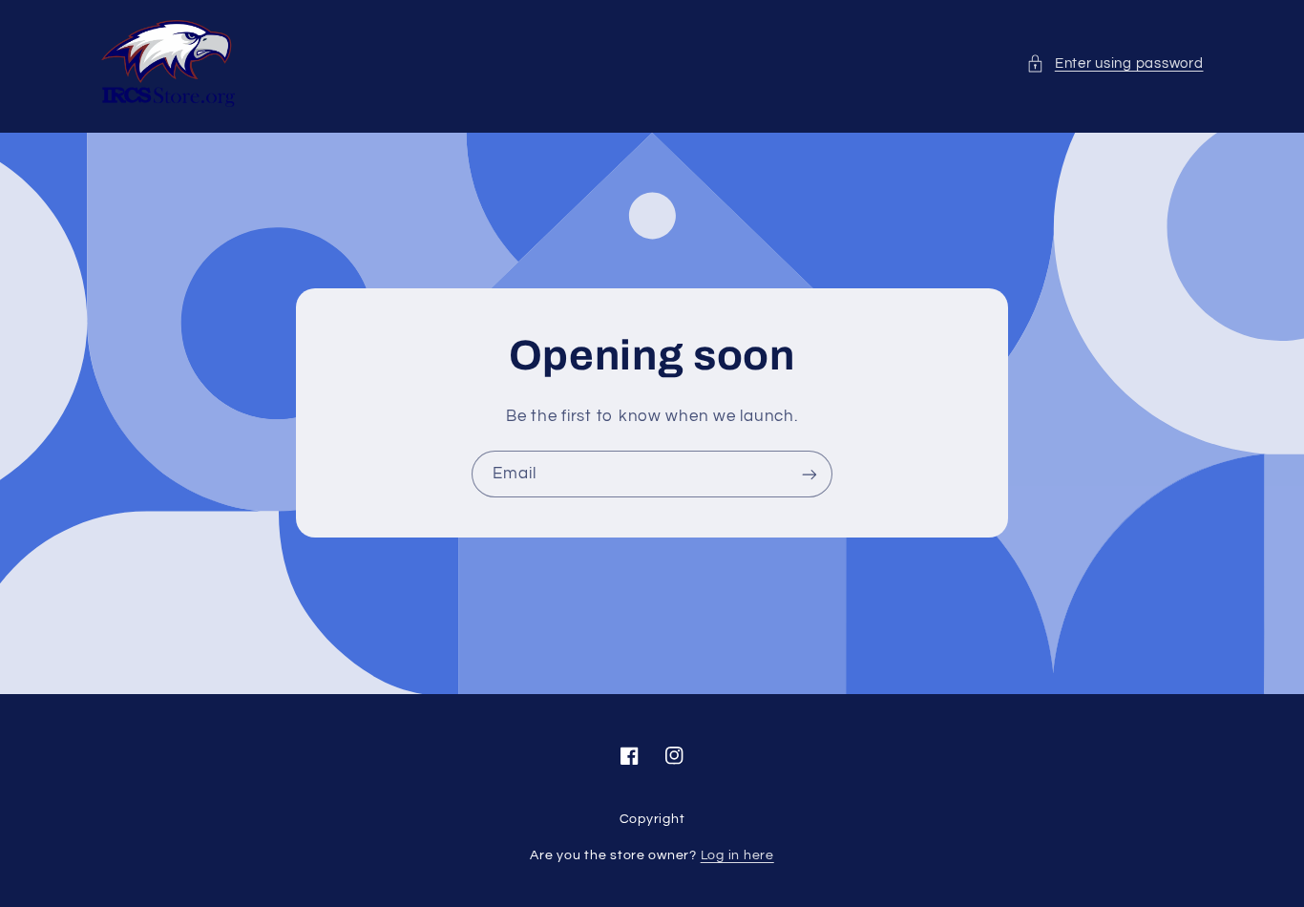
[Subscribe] (809, 474)
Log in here (737, 855)
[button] (1114, 64)
